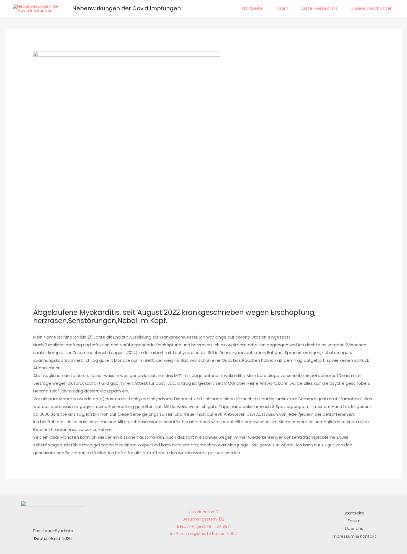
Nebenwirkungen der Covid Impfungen (126, 8)
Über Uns (354, 528)
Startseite (251, 8)
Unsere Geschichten (372, 8)
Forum (281, 8)
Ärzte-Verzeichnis (319, 8)
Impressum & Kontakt (354, 536)
